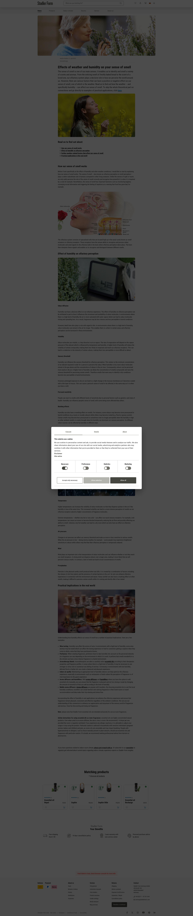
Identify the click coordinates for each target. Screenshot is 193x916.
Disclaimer (58, 453)
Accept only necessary (69, 480)
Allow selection (96, 480)
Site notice (58, 456)
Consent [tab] (68, 432)
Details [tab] (96, 432)
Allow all (123, 480)
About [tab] (125, 432)
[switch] (86, 468)
